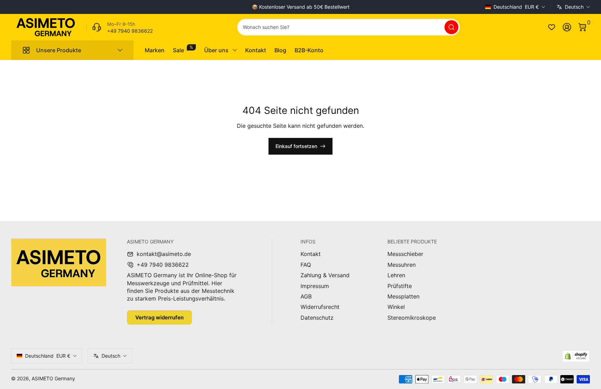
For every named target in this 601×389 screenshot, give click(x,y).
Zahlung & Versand (325, 275)
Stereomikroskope (411, 317)
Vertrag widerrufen (159, 317)
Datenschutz (317, 317)
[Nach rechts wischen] (406, 7)
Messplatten (403, 296)
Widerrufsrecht (319, 306)
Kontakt (310, 253)
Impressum (314, 285)
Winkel (396, 306)
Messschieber (405, 253)
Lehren (396, 275)
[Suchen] (451, 27)
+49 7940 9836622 (163, 264)
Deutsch (574, 7)
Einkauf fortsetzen (296, 146)
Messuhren (401, 264)
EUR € (516, 7)
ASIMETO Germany (53, 378)
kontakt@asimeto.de (164, 253)
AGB (306, 296)
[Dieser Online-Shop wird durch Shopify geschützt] (576, 356)
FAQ (305, 264)
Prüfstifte (399, 285)
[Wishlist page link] (551, 27)
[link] (119, 27)
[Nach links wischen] (194, 7)
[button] (582, 27)
